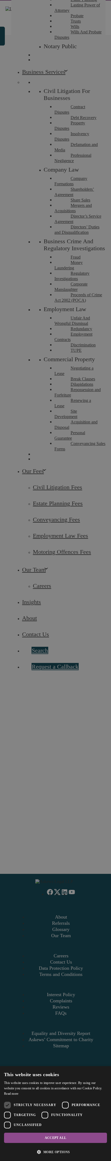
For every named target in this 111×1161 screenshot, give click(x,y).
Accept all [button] (56, 1138)
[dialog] (55, 1113)
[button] (55, 1152)
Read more (11, 1094)
